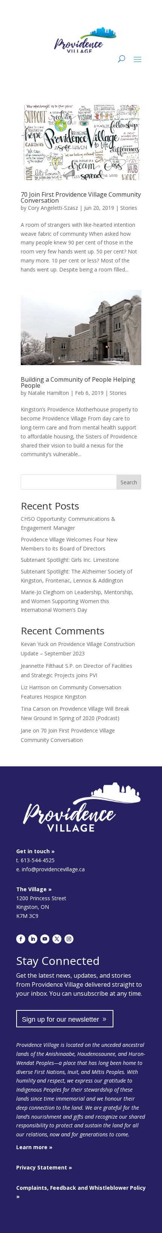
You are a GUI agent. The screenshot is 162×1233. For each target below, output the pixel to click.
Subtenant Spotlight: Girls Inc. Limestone (70, 559)
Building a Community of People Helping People (78, 382)
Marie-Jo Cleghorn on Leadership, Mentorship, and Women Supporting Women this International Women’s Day (77, 601)
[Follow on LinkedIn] (32, 938)
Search (129, 482)
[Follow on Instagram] (68, 938)
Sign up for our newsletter (60, 1019)
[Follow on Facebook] (20, 938)
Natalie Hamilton (48, 392)
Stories (128, 207)
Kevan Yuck (35, 644)
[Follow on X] (56, 938)
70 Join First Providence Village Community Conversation (81, 197)
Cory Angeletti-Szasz (53, 207)
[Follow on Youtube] (44, 938)
